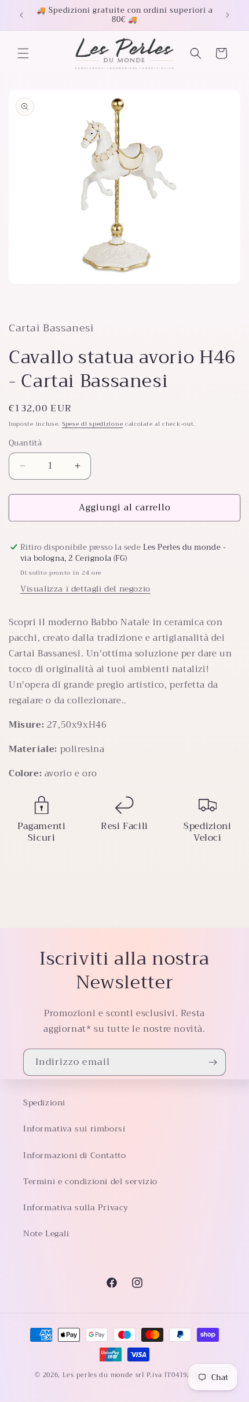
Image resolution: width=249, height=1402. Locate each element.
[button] (23, 53)
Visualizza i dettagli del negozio (85, 589)
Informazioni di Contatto (74, 1155)
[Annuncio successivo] (227, 15)
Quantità (25, 443)
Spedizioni (44, 1102)
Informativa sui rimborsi (74, 1129)
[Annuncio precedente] (21, 15)
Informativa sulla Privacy (76, 1207)
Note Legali (46, 1233)
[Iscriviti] (212, 1062)
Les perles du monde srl (103, 1375)
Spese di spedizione (92, 424)
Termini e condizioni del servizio (90, 1181)
